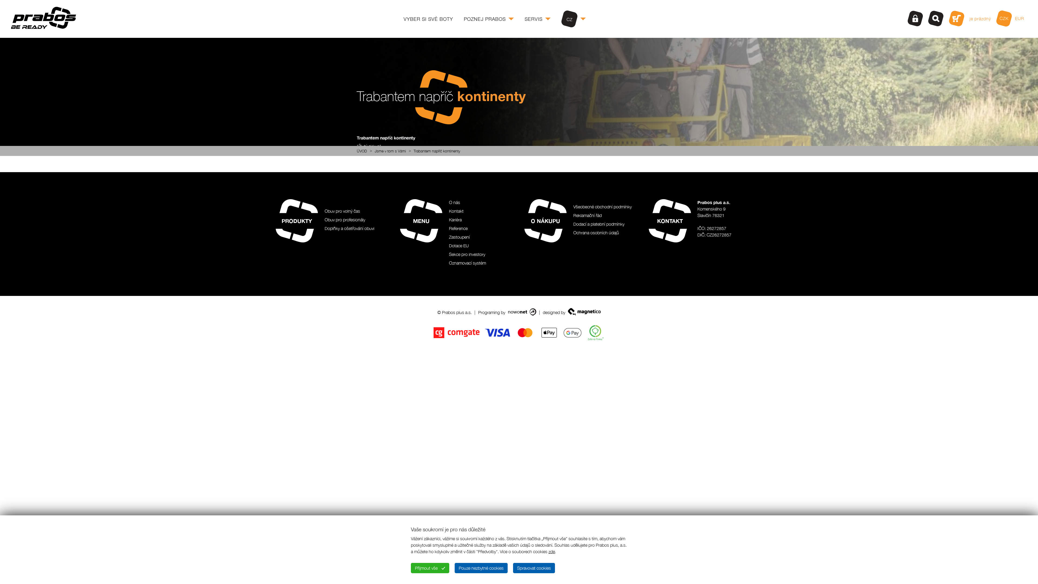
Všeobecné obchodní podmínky (602, 206)
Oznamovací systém (467, 263)
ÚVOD (362, 151)
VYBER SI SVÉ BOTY (428, 19)
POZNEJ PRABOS (485, 19)
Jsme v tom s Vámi (390, 151)
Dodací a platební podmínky (598, 224)
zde (551, 551)
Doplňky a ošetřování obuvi (349, 228)
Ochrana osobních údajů (596, 232)
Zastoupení (459, 237)
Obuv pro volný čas (342, 211)
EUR (1019, 18)
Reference (458, 228)
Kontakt (456, 211)
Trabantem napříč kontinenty (437, 151)
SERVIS (534, 19)
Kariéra (455, 219)
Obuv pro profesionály (345, 219)
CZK (1004, 18)
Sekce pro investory (467, 254)
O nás (454, 202)
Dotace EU (459, 245)
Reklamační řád (587, 215)
